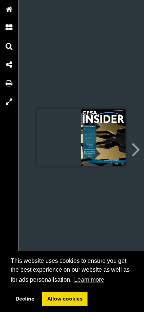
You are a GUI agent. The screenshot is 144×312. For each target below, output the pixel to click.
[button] (9, 9)
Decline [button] (25, 299)
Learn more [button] (89, 280)
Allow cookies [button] (65, 299)
